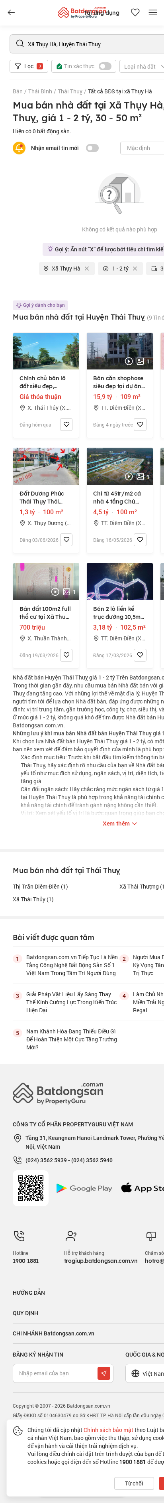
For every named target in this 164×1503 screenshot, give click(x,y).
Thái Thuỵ (70, 91)
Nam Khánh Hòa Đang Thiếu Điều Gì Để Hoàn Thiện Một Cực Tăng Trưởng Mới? (71, 1039)
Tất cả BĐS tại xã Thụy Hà (120, 91)
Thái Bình (40, 91)
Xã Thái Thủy (33, 899)
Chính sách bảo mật (108, 1430)
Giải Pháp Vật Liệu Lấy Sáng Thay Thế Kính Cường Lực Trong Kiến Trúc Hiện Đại (71, 1002)
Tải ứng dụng (101, 12)
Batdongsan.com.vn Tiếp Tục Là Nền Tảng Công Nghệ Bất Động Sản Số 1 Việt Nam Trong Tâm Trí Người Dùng (72, 965)
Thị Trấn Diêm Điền (40, 886)
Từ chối (134, 1483)
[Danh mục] (11, 12)
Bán (18, 91)
